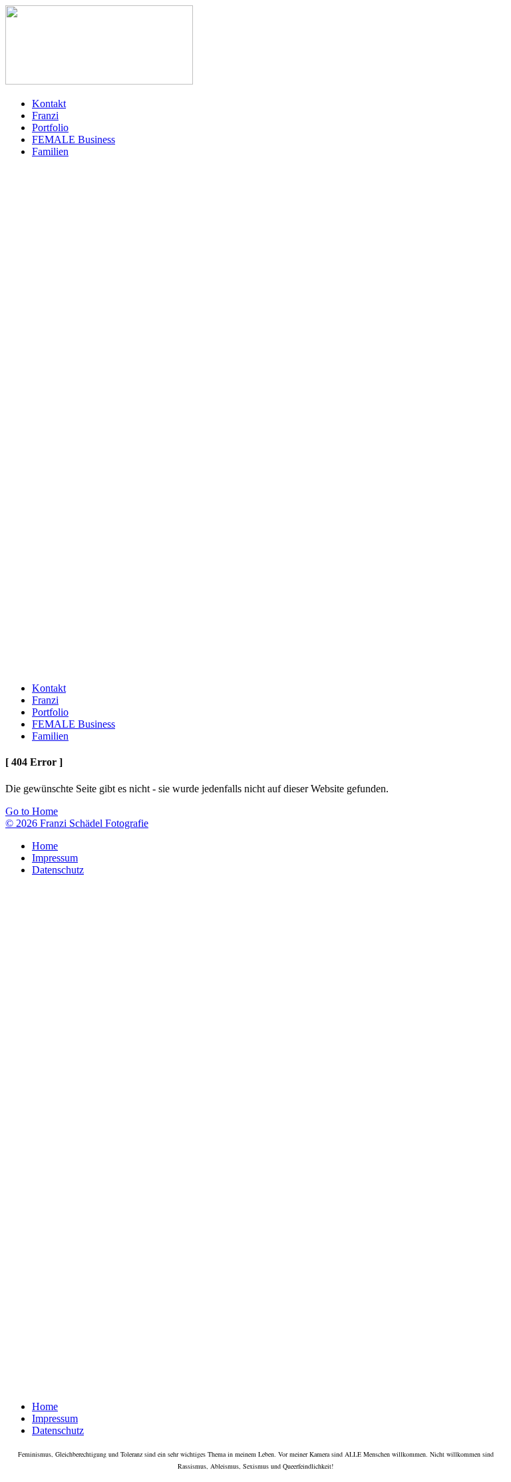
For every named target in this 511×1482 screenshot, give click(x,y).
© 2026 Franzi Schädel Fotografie (76, 823)
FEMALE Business (73, 139)
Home (45, 846)
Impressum (55, 858)
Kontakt (49, 103)
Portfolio (50, 127)
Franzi (45, 115)
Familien (50, 151)
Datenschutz (58, 869)
